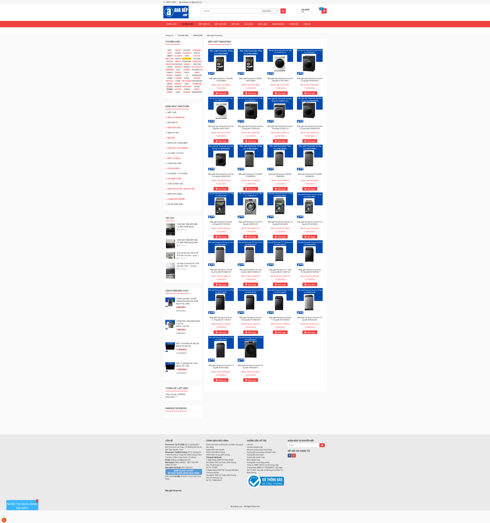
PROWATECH (197, 70)
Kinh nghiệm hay (253, 460)
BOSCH (197, 53)
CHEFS (186, 73)
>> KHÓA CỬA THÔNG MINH (176, 143)
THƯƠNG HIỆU (187, 24)
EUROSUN (178, 64)
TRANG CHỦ (171, 24)
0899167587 (171, 2)
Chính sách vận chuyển (215, 450)
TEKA (187, 56)
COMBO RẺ (293, 24)
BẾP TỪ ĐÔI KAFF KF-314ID (187, 363)
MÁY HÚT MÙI (220, 24)
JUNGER (186, 89)
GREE (187, 84)
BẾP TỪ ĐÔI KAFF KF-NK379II (187, 344)
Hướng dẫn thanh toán (256, 457)
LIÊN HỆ (307, 24)
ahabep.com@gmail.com (192, 2)
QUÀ (178, 70)
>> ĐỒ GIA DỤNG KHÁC (174, 204)
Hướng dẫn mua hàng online (258, 462)
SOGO (178, 92)
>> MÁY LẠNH (170, 112)
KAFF (170, 50)
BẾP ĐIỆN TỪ (204, 24)
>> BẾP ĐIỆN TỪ (171, 123)
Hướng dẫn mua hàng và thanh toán (261, 452)
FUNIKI (177, 81)
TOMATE (169, 73)
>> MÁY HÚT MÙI (172, 133)
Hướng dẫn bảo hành (255, 455)
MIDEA (169, 84)
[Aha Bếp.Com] (176, 7)
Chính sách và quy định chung (218, 455)
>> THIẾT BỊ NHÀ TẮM (174, 184)
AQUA (186, 78)
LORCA (170, 67)
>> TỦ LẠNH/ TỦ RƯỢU (174, 153)
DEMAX (178, 53)
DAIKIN (169, 78)
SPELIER (169, 61)
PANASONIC (197, 75)
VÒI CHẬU (248, 24)
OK (322, 445)
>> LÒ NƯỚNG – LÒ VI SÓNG (176, 174)
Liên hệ (250, 445)
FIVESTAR (197, 64)
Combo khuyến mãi (254, 447)
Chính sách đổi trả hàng (215, 452)
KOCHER (186, 50)
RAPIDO (187, 67)
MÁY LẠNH (262, 24)
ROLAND (197, 59)
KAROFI (178, 59)
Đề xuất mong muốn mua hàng (259, 450)
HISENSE (177, 87)
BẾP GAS (235, 24)
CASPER (178, 75)
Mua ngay (222, 93)
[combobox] (270, 10)
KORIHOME (186, 61)
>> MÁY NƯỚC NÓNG (173, 194)
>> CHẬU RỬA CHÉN (173, 163)
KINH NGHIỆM (278, 24)
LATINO (197, 87)
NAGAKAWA (197, 81)
